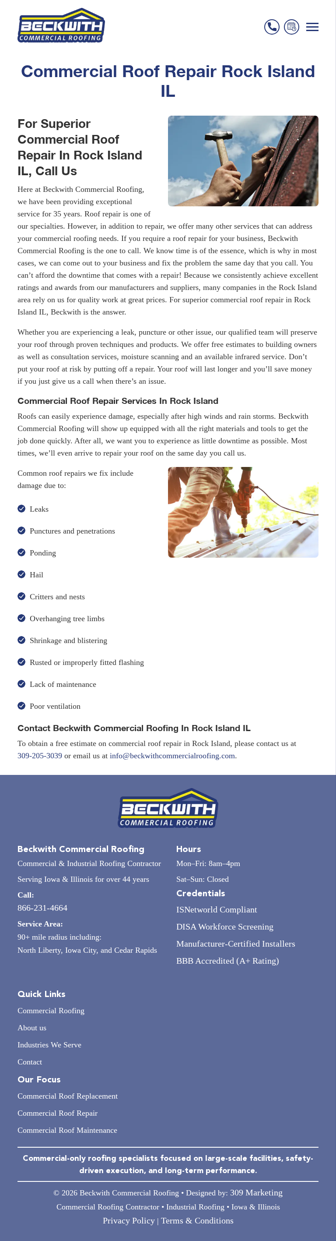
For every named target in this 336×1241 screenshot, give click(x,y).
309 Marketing (256, 1192)
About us (32, 1027)
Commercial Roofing (51, 1010)
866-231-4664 (272, 27)
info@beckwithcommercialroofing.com (172, 755)
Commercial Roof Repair (58, 1113)
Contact (30, 1061)
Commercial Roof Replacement (68, 1096)
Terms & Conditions (197, 1220)
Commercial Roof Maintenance (67, 1130)
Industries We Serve (49, 1044)
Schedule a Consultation (291, 27)
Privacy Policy (129, 1220)
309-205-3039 (40, 755)
